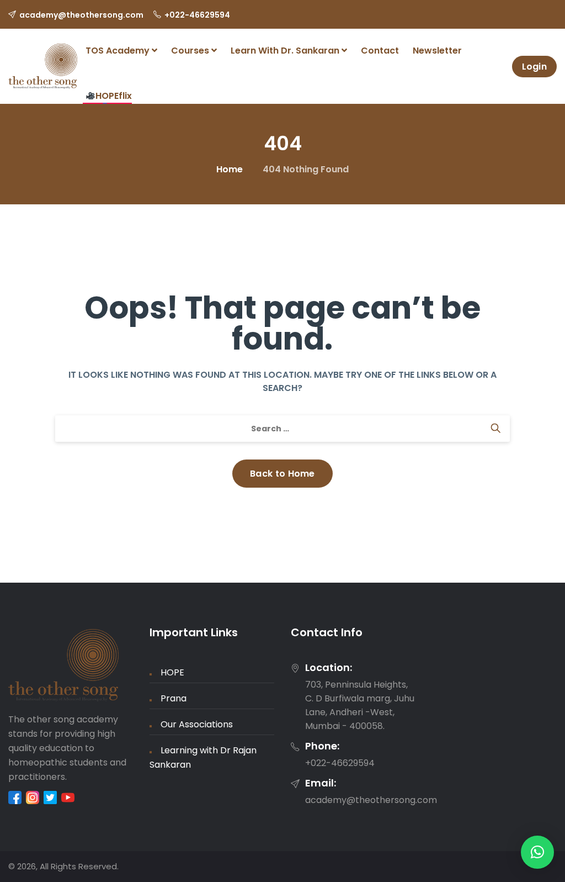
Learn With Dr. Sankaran (286, 50)
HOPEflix (113, 95)
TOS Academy (119, 50)
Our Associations (197, 724)
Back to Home (282, 473)
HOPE (172, 672)
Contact (380, 50)
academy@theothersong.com (81, 14)
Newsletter (437, 50)
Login (534, 66)
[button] (537, 852)
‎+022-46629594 (197, 14)
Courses (191, 50)
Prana (173, 698)
